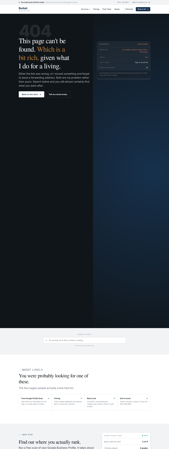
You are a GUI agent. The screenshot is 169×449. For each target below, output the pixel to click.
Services (85, 9)
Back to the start (31, 94)
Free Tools (106, 9)
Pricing (96, 9)
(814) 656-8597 (123, 2)
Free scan (129, 9)
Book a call (143, 9)
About (117, 9)
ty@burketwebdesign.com (141, 2)
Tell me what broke (58, 94)
